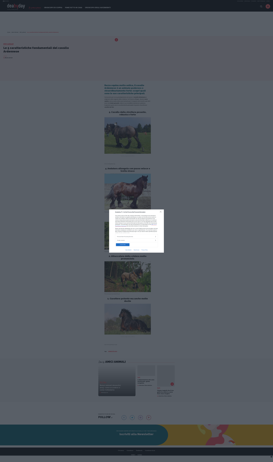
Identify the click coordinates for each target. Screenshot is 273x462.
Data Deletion (128, 250)
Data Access (136, 250)
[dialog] (136, 231)
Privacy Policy (144, 250)
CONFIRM (123, 244)
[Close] (161, 212)
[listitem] (136, 236)
